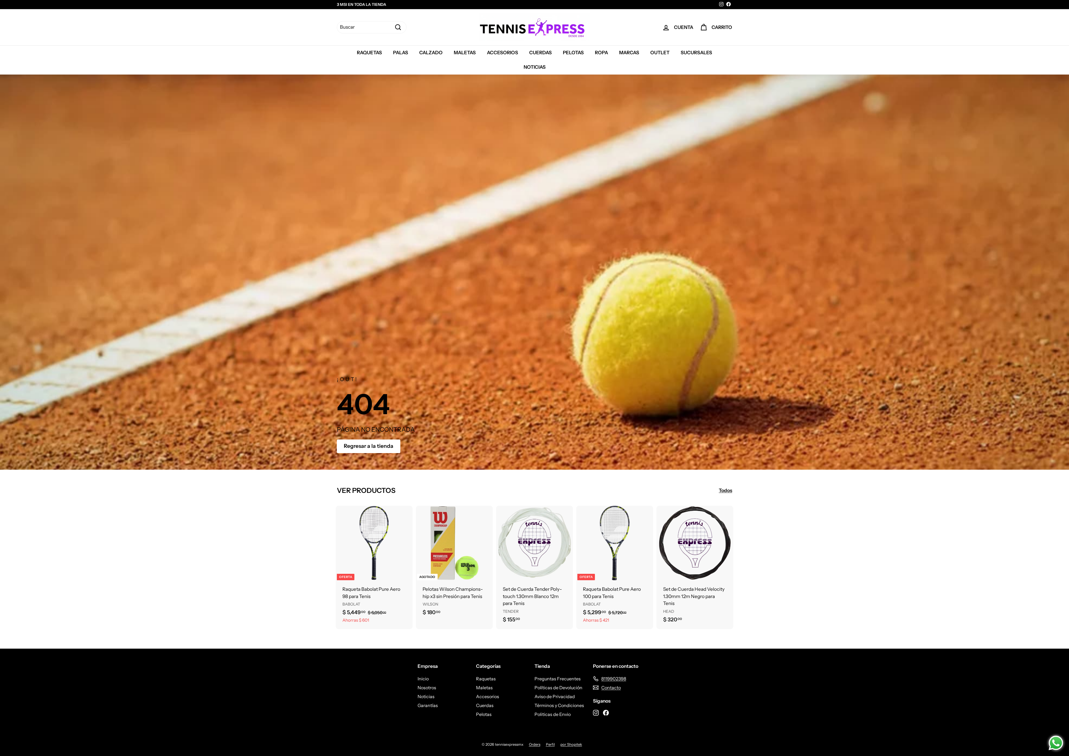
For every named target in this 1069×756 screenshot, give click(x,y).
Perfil (550, 744)
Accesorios (502, 52)
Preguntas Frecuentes (557, 678)
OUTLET (660, 52)
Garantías (428, 705)
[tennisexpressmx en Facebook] (606, 712)
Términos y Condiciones (559, 705)
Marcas (629, 52)
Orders (534, 744)
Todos (725, 490)
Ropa (601, 52)
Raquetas (369, 52)
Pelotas (573, 52)
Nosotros (427, 687)
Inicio (423, 678)
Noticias (535, 67)
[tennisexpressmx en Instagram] (596, 712)
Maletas (465, 52)
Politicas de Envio (552, 714)
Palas (400, 52)
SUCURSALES (696, 52)
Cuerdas (540, 52)
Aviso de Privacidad (554, 696)
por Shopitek (571, 744)
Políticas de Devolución (558, 687)
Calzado (431, 52)
